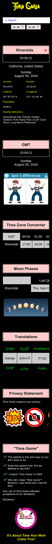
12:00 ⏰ (18, 27)
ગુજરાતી (24, 358)
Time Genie (26, 6)
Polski (42, 368)
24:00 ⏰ (33, 27)
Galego (10, 358)
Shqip (10, 348)
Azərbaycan (42, 348)
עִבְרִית (42, 358)
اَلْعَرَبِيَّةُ (24, 348)
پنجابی (24, 368)
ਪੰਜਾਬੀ (10, 368)
